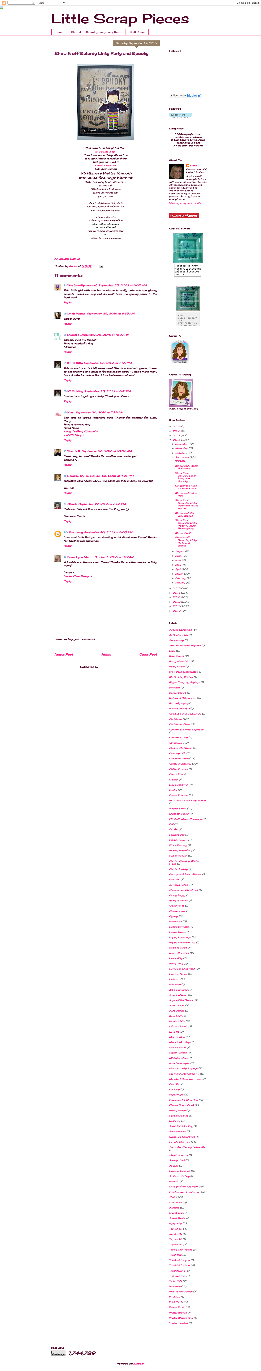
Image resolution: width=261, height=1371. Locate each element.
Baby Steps (176, 656)
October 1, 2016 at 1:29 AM (114, 557)
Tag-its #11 (175, 1228)
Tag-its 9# (175, 1244)
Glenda (72, 503)
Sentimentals (177, 1131)
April (178, 569)
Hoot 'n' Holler (178, 973)
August (180, 551)
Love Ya (174, 1031)
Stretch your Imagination (184, 1191)
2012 (177, 601)
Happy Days (177, 931)
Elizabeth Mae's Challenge (185, 819)
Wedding (174, 1297)
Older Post (148, 654)
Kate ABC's (176, 1016)
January (180, 582)
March (179, 573)
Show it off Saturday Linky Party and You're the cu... (186, 504)
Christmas (175, 719)
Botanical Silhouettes (182, 698)
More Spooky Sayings (183, 1068)
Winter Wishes (178, 1312)
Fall (171, 824)
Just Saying (176, 1010)
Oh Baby (174, 1089)
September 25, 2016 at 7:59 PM (108, 362)
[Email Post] (101, 265)
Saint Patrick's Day (181, 1126)
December (181, 443)
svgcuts (174, 1207)
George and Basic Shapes (185, 874)
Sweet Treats (177, 1218)
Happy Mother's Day (182, 942)
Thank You (175, 1254)
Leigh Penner (76, 313)
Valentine (174, 1286)
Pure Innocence (178, 1115)
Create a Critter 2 (180, 763)
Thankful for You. (179, 1265)
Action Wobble (178, 635)
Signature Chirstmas (182, 1136)
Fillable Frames (178, 840)
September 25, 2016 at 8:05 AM (122, 285)
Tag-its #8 (175, 1239)
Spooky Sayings (179, 1170)
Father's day (176, 834)
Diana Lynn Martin (80, 557)
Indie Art (174, 979)
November (181, 448)
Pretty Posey (177, 1110)
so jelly (173, 1165)
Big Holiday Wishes (181, 677)
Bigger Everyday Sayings (184, 682)
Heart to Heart (178, 947)
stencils (174, 1181)
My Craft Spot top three (185, 1078)
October (180, 452)
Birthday (174, 687)
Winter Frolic (177, 1307)
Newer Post (63, 654)
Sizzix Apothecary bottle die (187, 1147)
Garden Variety (178, 869)
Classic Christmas (180, 748)
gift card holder (179, 884)
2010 (177, 610)
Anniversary (176, 640)
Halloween (175, 921)
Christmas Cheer (179, 724)
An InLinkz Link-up (67, 258)
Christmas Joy (178, 737)
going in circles (178, 900)
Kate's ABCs (177, 1021)
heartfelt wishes (179, 953)
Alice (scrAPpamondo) (81, 285)
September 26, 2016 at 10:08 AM (107, 451)
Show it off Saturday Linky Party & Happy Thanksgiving (186, 524)
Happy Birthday (179, 926)
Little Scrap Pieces (120, 18)
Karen (193, 165)
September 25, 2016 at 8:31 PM (107, 391)
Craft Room (137, 32)
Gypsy (173, 916)
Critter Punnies (178, 769)
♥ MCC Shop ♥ (74, 434)
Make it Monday (179, 1042)
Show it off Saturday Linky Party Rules (96, 32)
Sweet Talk (175, 1212)
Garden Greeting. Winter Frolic (184, 862)
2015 (177, 588)
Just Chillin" (176, 1005)
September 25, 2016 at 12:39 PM (104, 334)
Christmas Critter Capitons (186, 729)
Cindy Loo (175, 742)
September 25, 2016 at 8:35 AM (111, 313)
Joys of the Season (181, 1000)
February (181, 578)
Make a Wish (177, 1036)
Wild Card (175, 1302)
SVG (172, 1197)
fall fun (173, 829)
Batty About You (179, 661)
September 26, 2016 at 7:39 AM (99, 412)
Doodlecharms (178, 784)
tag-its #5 (175, 1233)
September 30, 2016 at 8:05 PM (108, 532)
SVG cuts (175, 1202)
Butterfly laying (178, 703)
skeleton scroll (178, 1155)
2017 (177, 435)
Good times (176, 905)
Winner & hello (183, 533)
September (182, 457)
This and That (177, 1275)
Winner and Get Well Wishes (184, 514)
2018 (177, 431)
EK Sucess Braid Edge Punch (187, 800)
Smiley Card (177, 1160)
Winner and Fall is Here (186, 494)
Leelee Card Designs (78, 576)
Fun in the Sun (178, 855)
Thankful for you (179, 1260)
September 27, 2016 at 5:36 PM (102, 503)
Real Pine (174, 1120)
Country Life (177, 753)
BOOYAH (180, 461)
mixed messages (179, 1063)
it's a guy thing (178, 989)
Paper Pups (176, 1094)
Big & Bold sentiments (182, 671)
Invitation (175, 984)
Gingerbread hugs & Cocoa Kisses (186, 487)
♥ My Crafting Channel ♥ (81, 431)
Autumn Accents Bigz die (185, 645)
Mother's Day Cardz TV (184, 1073)
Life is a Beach (178, 1026)
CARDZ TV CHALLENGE (185, 713)
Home (59, 32)
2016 (177, 439)
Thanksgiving (177, 1270)
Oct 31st (174, 1084)
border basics (177, 692)
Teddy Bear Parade (180, 1249)
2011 (176, 606)
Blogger (138, 1363)
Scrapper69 (75, 475)
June (178, 560)
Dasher (173, 779)
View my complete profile (185, 203)
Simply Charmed (179, 1141)
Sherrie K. (74, 451)
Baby (172, 650)
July (178, 555)
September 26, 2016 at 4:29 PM (110, 475)
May (178, 564)
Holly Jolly (176, 963)
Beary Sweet (177, 666)
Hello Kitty (175, 958)
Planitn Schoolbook (181, 1105)
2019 (177, 426)
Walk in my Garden (180, 1291)
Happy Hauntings (180, 937)
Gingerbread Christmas (183, 890)
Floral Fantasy (178, 845)
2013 (177, 597)
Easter (173, 789)
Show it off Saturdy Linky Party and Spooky (185, 477)
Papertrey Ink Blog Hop (183, 1100)
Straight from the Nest (183, 1186)
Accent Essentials (180, 629)
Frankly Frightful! (179, 850)
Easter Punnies (178, 795)
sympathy (175, 1223)
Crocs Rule (176, 774)
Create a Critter (178, 758)
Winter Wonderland (181, 1317)
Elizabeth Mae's (179, 813)
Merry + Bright (178, 1052)
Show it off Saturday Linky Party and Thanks (186, 541)
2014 (177, 592)
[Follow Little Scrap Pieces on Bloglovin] (185, 97)
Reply (67, 302)
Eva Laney (76, 532)
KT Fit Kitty (75, 362)
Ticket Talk (175, 1281)
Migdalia (73, 334)
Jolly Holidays (178, 995)
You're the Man (178, 1323)
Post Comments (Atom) (115, 666)
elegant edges (177, 808)
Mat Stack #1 (177, 1047)
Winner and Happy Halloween (186, 467)
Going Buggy (177, 895)
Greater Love (177, 911)
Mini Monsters (178, 1058)
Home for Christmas (182, 968)
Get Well (174, 879)
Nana (70, 412)
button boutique (179, 708)
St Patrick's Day (179, 1176)
